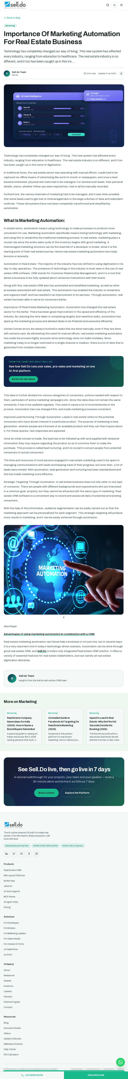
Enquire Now (96, 1075)
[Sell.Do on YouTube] (21, 853)
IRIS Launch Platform (14, 875)
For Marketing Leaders (15, 933)
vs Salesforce (11, 949)
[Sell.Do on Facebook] (29, 853)
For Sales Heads (12, 939)
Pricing (7, 907)
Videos (7, 1033)
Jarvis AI (8, 886)
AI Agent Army (11, 902)
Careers (8, 991)
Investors (8, 986)
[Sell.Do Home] (15, 5)
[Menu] (121, 5)
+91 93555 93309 (34, 1075)
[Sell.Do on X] (14, 853)
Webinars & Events (13, 1044)
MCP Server (9, 897)
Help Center (10, 1049)
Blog (6, 1023)
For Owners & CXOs (14, 944)
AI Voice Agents (12, 891)
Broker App (9, 881)
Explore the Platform (77, 792)
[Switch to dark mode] (114, 5)
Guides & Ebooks (12, 1039)
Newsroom (9, 975)
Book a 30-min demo (23, 379)
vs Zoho (8, 954)
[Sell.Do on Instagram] (36, 853)
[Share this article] (121, 73)
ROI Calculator (11, 1054)
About (7, 970)
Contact (8, 1007)
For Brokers (9, 928)
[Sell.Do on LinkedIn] (6, 853)
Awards (7, 981)
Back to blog (13, 18)
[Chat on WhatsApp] (120, 1062)
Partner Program (12, 1002)
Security (8, 997)
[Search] (108, 5)
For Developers (11, 923)
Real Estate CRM (12, 870)
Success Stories (12, 1028)
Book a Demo (46, 792)
